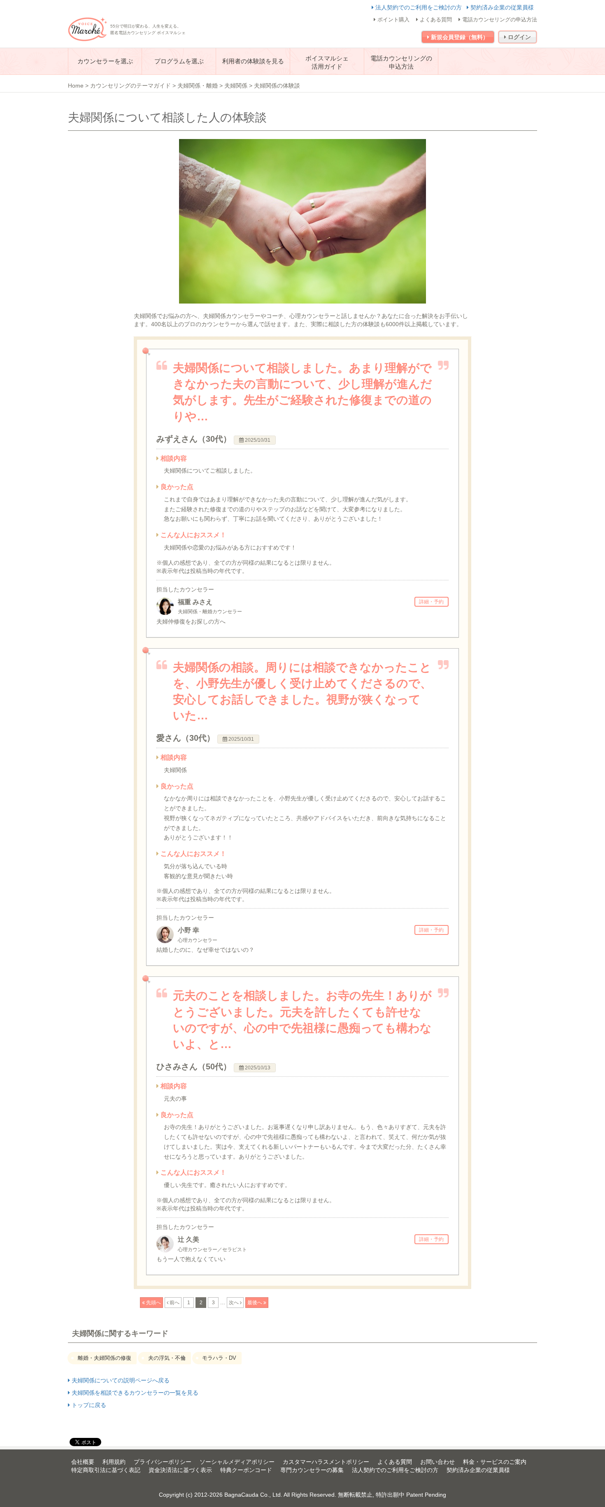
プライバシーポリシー (162, 1461)
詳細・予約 (431, 602)
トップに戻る (88, 1405)
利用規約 (114, 1461)
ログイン (518, 37)
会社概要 (82, 1461)
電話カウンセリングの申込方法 (499, 19)
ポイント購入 (393, 19)
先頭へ (153, 1302)
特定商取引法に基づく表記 (105, 1470)
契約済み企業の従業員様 (501, 7)
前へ (173, 1302)
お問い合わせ (437, 1461)
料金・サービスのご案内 (494, 1461)
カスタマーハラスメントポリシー (326, 1461)
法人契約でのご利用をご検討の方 (418, 7)
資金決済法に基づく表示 (180, 1470)
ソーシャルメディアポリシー (237, 1461)
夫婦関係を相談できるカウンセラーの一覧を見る (134, 1392)
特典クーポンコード (246, 1470)
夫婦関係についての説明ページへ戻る (120, 1380)
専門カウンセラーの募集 (312, 1470)
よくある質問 (435, 19)
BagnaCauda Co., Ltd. (253, 1494)
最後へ (255, 1302)
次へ (234, 1302)
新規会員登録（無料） (459, 37)
